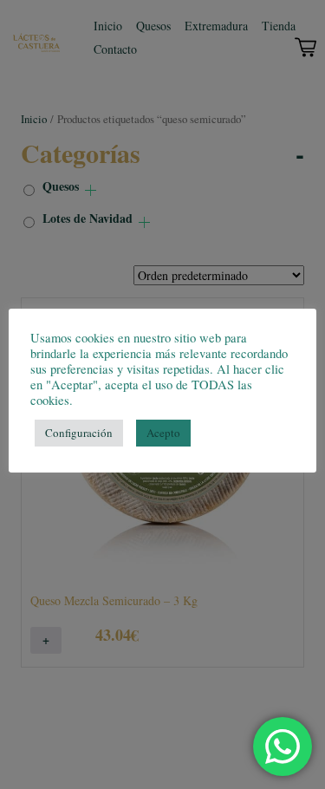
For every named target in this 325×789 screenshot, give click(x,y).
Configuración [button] (79, 432)
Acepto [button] (163, 432)
